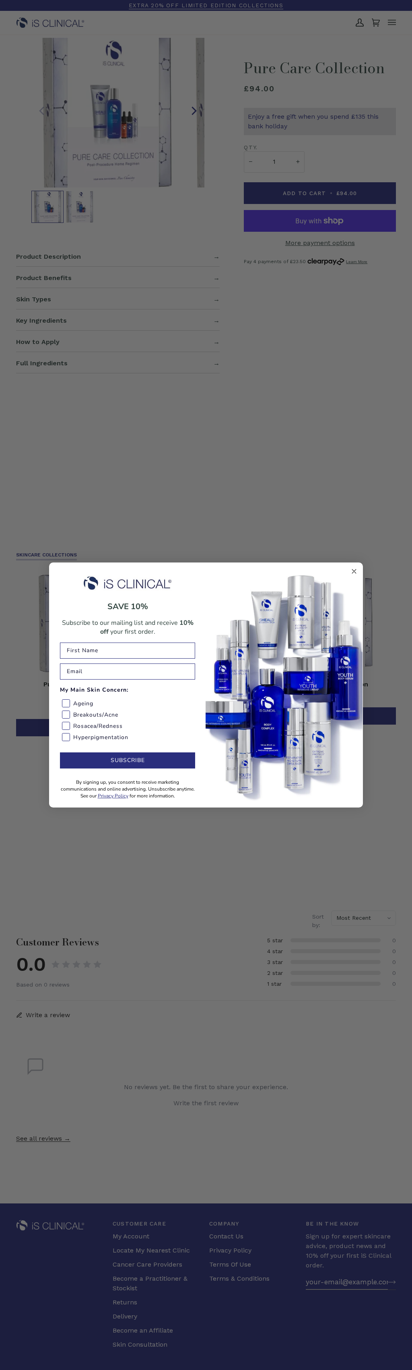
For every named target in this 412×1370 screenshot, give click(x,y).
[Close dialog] (354, 571)
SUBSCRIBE (128, 760)
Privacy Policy (113, 796)
